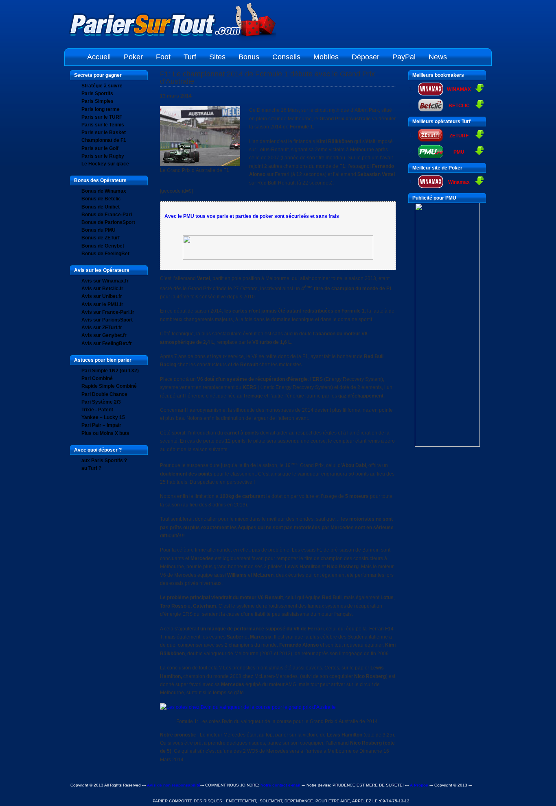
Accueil (99, 57)
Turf (190, 57)
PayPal (404, 57)
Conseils (286, 57)
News (438, 57)
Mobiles (326, 57)
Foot (163, 57)
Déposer (365, 57)
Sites (217, 57)
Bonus (249, 57)
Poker (133, 57)
